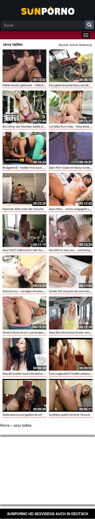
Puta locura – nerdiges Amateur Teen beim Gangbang (37, 291)
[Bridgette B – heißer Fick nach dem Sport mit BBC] (24, 148)
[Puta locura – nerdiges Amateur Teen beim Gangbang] (24, 271)
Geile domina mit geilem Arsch (22, 415)
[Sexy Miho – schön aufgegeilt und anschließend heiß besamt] (71, 189)
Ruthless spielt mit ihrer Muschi (69, 415)
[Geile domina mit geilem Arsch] (24, 394)
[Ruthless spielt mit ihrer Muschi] (71, 394)
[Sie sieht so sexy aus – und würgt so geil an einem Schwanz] (71, 230)
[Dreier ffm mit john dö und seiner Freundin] (71, 271)
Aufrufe (74, 45)
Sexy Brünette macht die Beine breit (26, 373)
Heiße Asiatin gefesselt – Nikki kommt (27, 85)
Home (5, 425)
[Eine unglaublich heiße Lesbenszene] (71, 354)
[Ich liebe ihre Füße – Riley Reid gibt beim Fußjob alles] (71, 107)
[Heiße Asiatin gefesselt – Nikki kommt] (24, 65)
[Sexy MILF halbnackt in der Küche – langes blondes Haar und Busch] (24, 230)
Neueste (64, 45)
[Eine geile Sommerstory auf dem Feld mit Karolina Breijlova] (71, 65)
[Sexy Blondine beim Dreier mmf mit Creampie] (71, 313)
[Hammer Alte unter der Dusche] (24, 189)
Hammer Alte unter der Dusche (23, 209)
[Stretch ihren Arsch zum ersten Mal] (24, 313)
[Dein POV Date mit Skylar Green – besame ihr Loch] (71, 148)
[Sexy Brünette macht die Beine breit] (24, 354)
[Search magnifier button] (89, 25)
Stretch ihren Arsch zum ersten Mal (26, 332)
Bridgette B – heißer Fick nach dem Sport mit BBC (35, 167)
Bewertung (85, 45)
